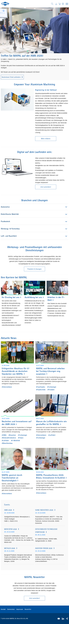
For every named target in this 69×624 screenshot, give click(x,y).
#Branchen (12, 435)
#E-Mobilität (15, 440)
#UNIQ (4, 435)
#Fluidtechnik (40, 390)
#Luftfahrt (5, 440)
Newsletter (28, 609)
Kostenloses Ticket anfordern (11, 77)
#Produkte (51, 390)
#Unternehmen (7, 387)
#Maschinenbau (7, 443)
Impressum (19, 609)
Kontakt (3, 609)
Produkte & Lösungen (34, 269)
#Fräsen (20, 438)
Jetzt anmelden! (45, 187)
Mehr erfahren (45, 139)
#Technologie (51, 387)
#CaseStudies (40, 387)
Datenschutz (11, 609)
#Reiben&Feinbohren (9, 438)
